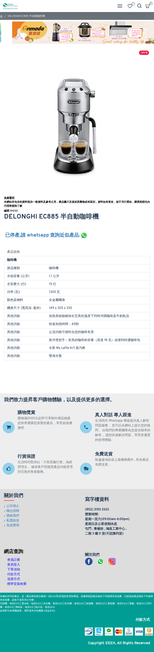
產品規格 (13, 252)
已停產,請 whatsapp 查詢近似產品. (42, 235)
